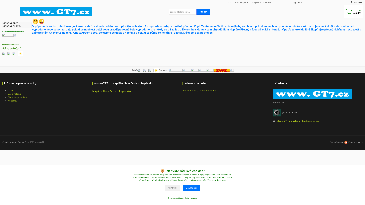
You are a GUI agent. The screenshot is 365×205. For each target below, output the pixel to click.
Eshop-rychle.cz (355, 142)
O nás (229, 2)
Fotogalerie (255, 2)
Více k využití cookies (216, 180)
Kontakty (267, 2)
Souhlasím (191, 187)
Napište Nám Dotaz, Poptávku (111, 91)
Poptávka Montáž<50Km (13, 31)
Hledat (203, 11)
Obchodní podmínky (17, 97)
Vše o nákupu (240, 2)
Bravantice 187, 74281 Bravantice (199, 90)
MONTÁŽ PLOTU (11, 23)
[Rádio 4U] (10, 53)
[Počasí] (20, 53)
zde (194, 198)
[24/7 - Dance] (15, 53)
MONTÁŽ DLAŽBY (12, 26)
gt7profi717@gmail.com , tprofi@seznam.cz (298, 121)
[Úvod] (56, 11)
